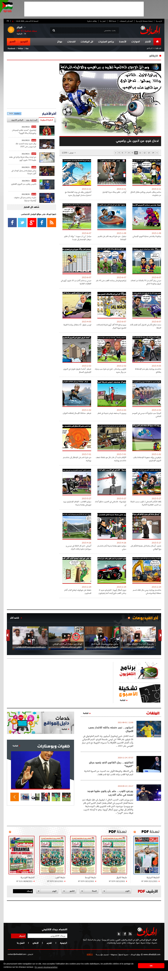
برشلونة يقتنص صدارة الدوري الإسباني (147, 236)
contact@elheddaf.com (17, 954)
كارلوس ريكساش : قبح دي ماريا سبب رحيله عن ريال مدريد (110, 370)
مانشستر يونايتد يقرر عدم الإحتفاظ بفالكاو (148, 370)
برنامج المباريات (106, 41)
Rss (27, 48)
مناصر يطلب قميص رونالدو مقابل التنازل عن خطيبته (145, 193)
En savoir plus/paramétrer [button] (46, 967)
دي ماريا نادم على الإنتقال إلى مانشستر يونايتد (77, 459)
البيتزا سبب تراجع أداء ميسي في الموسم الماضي (146, 414)
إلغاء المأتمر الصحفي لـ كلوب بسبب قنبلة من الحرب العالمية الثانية (145, 503)
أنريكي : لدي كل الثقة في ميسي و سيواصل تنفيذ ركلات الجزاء (78, 547)
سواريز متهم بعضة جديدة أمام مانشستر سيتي (111, 547)
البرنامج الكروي (17, 119)
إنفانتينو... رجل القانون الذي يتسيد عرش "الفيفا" (111, 764)
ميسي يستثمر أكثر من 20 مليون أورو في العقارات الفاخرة (76, 282)
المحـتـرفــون (31, 119)
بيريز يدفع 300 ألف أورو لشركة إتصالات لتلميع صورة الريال (111, 326)
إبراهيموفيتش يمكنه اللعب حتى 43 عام (111, 280)
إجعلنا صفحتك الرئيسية (144, 21)
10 (136, 153)
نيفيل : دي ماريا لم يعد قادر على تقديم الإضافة (112, 237)
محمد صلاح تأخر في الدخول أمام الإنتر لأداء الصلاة (145, 326)
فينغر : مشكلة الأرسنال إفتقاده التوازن (77, 413)
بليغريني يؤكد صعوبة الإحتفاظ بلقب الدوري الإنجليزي (147, 459)
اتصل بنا (102, 21)
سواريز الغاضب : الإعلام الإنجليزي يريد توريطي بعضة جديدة (77, 503)
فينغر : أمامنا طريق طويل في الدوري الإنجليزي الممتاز (77, 370)
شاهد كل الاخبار (31, 207)
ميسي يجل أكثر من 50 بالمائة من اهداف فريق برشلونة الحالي (146, 282)
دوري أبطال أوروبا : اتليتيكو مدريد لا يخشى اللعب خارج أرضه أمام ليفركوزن (112, 591)
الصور (12, 41)
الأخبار (148, 41)
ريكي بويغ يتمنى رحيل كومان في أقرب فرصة (23, 172)
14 (153, 153)
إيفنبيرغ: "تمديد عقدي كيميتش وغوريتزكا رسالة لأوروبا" (24, 131)
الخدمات (71, 41)
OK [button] (151, 966)
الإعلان (35, 943)
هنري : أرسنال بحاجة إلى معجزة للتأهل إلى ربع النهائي (146, 547)
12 (145, 153)
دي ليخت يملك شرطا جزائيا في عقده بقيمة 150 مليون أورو (22, 158)
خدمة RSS (112, 21)
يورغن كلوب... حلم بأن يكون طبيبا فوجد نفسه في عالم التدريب (110, 792)
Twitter (20, 48)
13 (149, 153)
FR (8, 21)
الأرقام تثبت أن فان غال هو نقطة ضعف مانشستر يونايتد (111, 459)
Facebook (11, 48)
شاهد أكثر (14, 618)
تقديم (49, 943)
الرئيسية (159, 21)
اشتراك (22, 936)
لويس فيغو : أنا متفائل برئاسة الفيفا (77, 324)
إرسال (29, 891)
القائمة (122, 700)
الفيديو (24, 41)
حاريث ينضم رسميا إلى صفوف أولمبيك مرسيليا (25, 199)
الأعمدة (122, 41)
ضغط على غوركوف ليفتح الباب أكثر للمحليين (77, 591)
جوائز (59, 41)
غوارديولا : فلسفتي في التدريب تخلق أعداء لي (110, 503)
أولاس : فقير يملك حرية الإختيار (114, 192)
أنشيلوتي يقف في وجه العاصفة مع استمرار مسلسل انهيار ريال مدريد (78, 193)
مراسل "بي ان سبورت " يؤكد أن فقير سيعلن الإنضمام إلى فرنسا (77, 237)
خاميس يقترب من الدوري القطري (23, 184)
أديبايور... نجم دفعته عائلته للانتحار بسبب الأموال (110, 729)
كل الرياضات (87, 41)
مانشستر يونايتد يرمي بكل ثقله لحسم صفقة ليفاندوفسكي (147, 591)
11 (140, 153)
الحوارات (135, 41)
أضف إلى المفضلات (126, 21)
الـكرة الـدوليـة (46, 119)
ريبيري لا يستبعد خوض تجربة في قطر (112, 413)
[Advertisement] (84, 9)
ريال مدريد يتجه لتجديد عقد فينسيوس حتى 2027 (26, 145)
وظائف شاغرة (92, 21)
